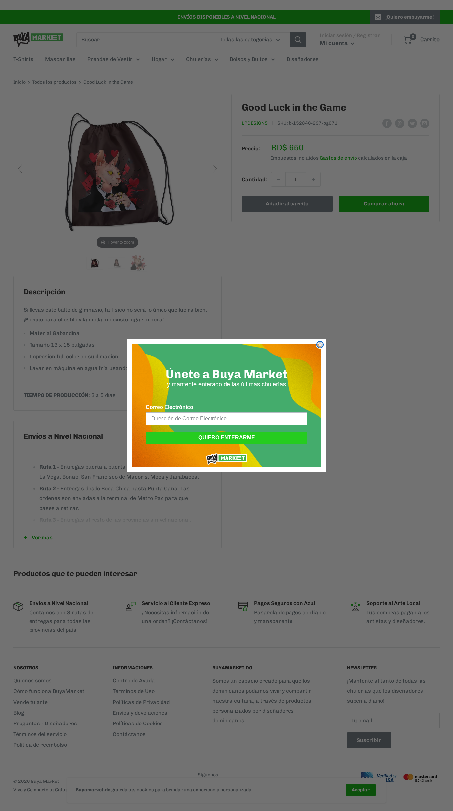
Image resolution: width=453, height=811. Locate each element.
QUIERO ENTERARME (226, 437)
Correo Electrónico (169, 407)
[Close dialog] (320, 344)
